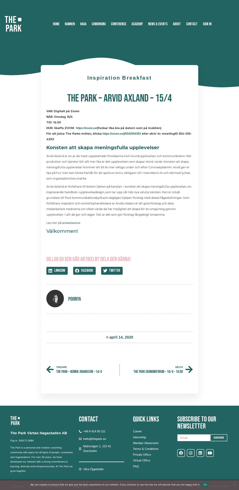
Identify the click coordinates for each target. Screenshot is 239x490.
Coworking (99, 24)
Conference (118, 24)
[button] (57, 271)
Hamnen (70, 24)
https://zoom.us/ (86, 128)
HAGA (83, 24)
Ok (205, 484)
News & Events (158, 24)
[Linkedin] (200, 453)
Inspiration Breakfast (119, 78)
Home (56, 24)
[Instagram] (191, 453)
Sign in (207, 24)
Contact (192, 24)
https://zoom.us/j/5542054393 (122, 133)
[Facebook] (181, 453)
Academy (137, 24)
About (177, 24)
